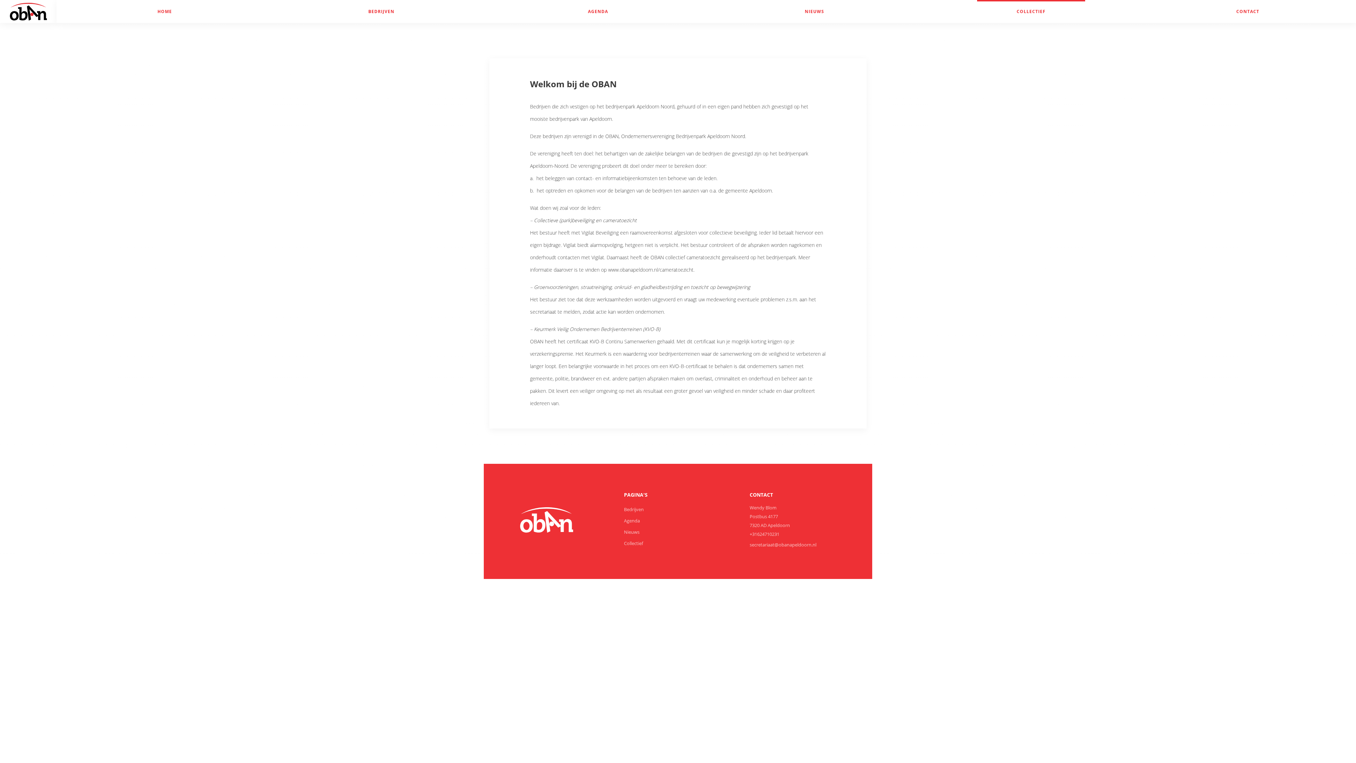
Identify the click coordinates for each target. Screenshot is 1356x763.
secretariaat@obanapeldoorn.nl (783, 545)
